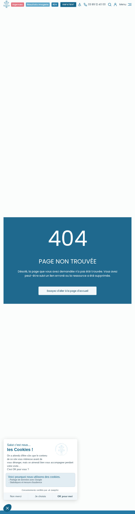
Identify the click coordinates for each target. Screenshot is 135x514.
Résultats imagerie (38, 4)
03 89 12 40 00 (97, 4)
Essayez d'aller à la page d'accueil (67, 290)
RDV (55, 4)
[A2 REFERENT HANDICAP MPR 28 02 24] (79, 4)
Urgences (17, 4)
